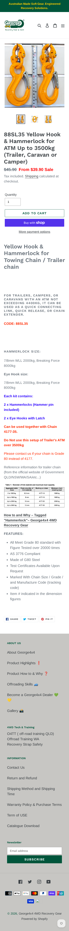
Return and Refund (22, 778)
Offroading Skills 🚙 (22, 684)
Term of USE (17, 815)
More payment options (34, 232)
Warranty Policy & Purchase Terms (34, 805)
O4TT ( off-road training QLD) (30, 734)
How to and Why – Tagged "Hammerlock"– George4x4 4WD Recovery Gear (30, 520)
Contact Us (16, 767)
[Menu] (63, 25)
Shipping (31, 176)
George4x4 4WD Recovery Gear (40, 913)
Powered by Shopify (34, 919)
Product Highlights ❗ (24, 663)
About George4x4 (21, 652)
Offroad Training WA (23, 739)
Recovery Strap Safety (25, 744)
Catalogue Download (23, 826)
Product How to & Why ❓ (27, 674)
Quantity (11, 194)
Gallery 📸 (15, 711)
